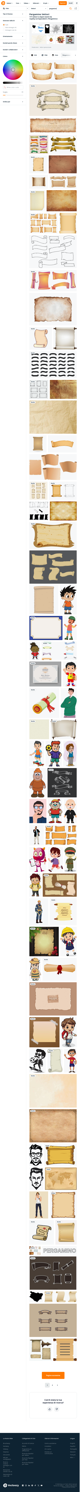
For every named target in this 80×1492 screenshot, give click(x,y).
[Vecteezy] (3, 3)
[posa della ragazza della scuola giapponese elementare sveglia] (68, 941)
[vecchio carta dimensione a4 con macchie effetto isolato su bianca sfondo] (37, 200)
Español (72, 1446)
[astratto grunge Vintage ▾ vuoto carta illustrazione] (38, 164)
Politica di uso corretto (68, 1487)
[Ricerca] (70, 8)
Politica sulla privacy (71, 1486)
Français (73, 1455)
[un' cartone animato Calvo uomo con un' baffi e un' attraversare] (70, 811)
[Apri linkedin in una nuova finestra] (29, 1485)
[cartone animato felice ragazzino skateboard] (36, 753)
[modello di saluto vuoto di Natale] (44, 941)
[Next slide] (74, 55)
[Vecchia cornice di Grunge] (53, 1125)
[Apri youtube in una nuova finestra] (41, 1485)
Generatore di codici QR (7, 1475)
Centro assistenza (50, 1443)
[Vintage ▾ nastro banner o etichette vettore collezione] (62, 782)
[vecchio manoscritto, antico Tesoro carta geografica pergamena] (62, 444)
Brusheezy (6, 1443)
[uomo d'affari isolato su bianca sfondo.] (69, 703)
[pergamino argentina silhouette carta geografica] (36, 1296)
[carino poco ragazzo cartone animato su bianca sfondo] (35, 885)
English (72, 1443)
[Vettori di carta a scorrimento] (53, 1273)
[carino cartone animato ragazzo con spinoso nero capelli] (68, 599)
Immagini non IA (10, 30)
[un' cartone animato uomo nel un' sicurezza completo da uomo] (38, 911)
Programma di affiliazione (26, 1450)
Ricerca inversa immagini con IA (7, 1464)
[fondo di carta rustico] (63, 164)
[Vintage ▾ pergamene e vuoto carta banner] (61, 835)
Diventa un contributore (49, 1452)
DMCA (24, 1446)
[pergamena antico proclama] (63, 911)
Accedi (71, 3)
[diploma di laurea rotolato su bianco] (60, 969)
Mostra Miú (70, 40)
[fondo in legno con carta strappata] (44, 1032)
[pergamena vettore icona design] (65, 1350)
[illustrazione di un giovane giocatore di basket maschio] (70, 674)
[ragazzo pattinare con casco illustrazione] (70, 628)
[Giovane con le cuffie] (38, 1205)
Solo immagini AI (10, 27)
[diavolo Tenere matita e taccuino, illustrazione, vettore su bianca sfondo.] (37, 859)
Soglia (5, 92)
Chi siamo (48, 1449)
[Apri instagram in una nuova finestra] (26, 1485)
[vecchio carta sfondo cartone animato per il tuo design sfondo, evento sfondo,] (53, 535)
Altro (71, 1457)
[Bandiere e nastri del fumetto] (38, 144)
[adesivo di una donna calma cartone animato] (34, 651)
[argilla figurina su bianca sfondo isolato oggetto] (37, 782)
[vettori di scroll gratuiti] (53, 251)
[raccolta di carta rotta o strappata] (35, 1250)
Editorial (36, 3)
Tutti (6, 25)
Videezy (5, 1449)
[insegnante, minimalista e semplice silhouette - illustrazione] (35, 1155)
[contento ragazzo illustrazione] (55, 811)
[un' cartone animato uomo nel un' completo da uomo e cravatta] (36, 835)
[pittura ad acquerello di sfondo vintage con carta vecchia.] (53, 309)
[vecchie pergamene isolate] (61, 1296)
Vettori (9, 3)
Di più (45, 3)
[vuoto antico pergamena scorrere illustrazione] (63, 1205)
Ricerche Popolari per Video (27, 1463)
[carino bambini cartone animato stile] (55, 859)
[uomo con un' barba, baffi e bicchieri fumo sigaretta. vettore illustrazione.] (37, 811)
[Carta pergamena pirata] (53, 567)
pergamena (66, 55)
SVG (35, 55)
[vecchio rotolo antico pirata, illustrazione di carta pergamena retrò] (38, 444)
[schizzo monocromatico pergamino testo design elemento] (59, 1250)
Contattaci (48, 1446)
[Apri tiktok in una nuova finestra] (35, 1485)
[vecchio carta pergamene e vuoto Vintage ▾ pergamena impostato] (38, 491)
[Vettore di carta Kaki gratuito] (53, 417)
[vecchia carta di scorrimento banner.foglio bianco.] (65, 338)
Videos (26, 3)
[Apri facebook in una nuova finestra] (23, 1485)
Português (73, 1449)
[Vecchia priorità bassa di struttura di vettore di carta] (63, 511)
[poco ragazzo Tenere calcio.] (70, 1060)
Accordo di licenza (28, 1443)
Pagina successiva (53, 1375)
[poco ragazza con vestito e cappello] (35, 969)
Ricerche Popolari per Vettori (27, 1454)
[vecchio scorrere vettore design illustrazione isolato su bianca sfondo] (43, 223)
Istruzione (6, 1455)
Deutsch (73, 1452)
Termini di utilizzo (59, 1486)
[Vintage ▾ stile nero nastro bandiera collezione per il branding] (53, 364)
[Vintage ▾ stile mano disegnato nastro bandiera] (53, 100)
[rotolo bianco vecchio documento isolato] (54, 1060)
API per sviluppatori (7, 1458)
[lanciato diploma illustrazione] (44, 703)
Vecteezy (6, 1446)
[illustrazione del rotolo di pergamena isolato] (53, 467)
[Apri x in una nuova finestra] (38, 1485)
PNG (45, 55)
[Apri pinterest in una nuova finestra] (32, 1485)
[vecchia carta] (68, 223)
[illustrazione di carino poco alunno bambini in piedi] (70, 753)
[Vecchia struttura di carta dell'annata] (62, 200)
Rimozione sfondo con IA (7, 1470)
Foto (17, 3)
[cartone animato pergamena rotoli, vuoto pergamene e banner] (53, 280)
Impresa (6, 1452)
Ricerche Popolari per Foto (27, 1459)
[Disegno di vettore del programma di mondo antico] (61, 1179)
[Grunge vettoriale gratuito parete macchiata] (63, 389)
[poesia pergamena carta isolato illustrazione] (40, 338)
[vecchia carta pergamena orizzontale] (38, 182)
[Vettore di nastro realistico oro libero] (63, 144)
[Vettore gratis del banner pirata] (53, 1320)
